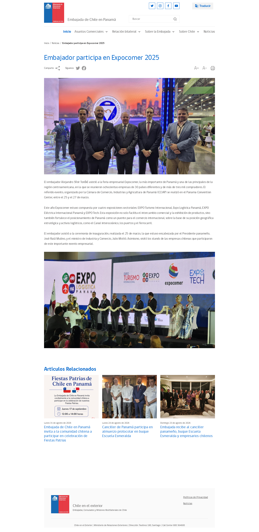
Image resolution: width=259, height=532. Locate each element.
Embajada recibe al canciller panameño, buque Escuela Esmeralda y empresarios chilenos (186, 432)
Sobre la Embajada (157, 31)
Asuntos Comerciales (89, 31)
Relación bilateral (124, 31)
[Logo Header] (54, 13)
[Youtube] (176, 6)
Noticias (209, 31)
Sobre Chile (187, 31)
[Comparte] (58, 68)
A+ (196, 68)
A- (204, 68)
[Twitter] (152, 6)
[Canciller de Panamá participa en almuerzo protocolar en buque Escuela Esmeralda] (129, 396)
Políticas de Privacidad (195, 497)
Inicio (67, 31)
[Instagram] (160, 6)
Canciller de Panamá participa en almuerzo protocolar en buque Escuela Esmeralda (127, 432)
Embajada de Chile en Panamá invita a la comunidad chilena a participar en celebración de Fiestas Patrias (68, 434)
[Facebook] (168, 6)
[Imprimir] (213, 68)
